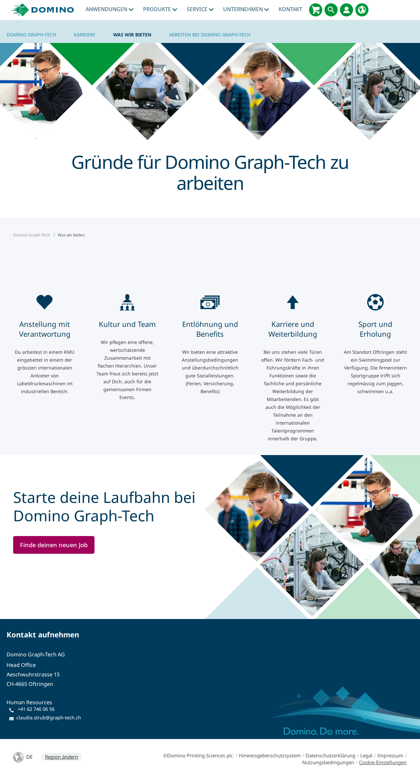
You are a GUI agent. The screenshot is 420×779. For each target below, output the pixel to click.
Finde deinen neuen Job (54, 545)
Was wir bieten (132, 34)
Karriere (84, 34)
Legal (366, 755)
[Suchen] (331, 9)
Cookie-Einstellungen (383, 762)
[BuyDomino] (315, 9)
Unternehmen (243, 9)
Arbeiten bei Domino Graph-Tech (209, 34)
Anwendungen (107, 9)
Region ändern (61, 756)
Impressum (390, 755)
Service (198, 9)
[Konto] (346, 9)
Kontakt (290, 9)
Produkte (157, 9)
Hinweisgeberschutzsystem (270, 755)
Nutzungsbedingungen (328, 762)
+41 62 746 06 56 (36, 709)
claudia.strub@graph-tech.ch (48, 717)
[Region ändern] (361, 9)
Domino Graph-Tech (31, 34)
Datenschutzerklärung (330, 755)
